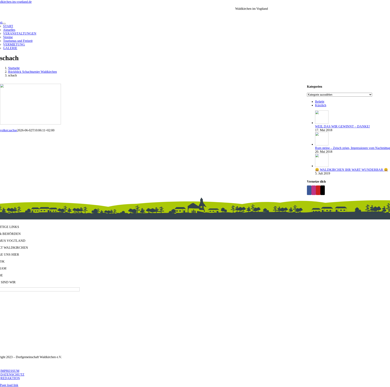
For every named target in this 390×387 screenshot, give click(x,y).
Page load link (9, 385)
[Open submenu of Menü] (4, 23)
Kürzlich (320, 105)
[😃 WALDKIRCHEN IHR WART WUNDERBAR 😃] (321, 166)
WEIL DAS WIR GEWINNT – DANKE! (342, 126)
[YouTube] (318, 190)
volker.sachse (8, 130)
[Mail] (322, 190)
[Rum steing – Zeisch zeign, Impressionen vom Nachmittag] (321, 144)
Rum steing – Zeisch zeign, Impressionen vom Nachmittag (352, 148)
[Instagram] (313, 190)
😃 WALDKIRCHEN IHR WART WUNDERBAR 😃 (351, 169)
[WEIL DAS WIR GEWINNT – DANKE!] (321, 122)
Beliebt (319, 101)
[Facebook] (309, 190)
